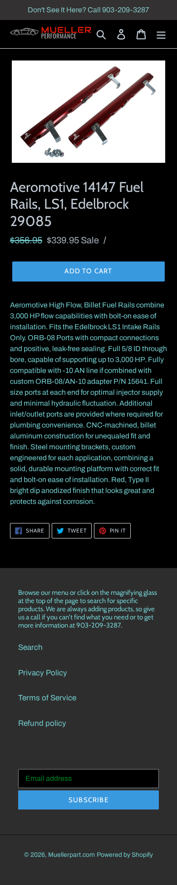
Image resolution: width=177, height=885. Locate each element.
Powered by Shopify (125, 854)
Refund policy (42, 723)
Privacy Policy (42, 673)
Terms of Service (47, 698)
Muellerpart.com (71, 854)
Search (30, 647)
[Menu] (161, 34)
